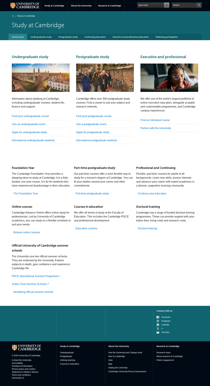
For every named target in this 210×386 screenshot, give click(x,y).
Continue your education (152, 193)
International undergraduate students (33, 140)
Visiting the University (117, 368)
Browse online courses (26, 232)
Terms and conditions (21, 375)
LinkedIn (165, 325)
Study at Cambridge (54, 5)
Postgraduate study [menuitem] (68, 36)
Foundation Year (23, 168)
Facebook (165, 317)
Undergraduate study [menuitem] (41, 36)
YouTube (165, 332)
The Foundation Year (25, 193)
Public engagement (165, 360)
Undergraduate (67, 352)
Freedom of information (22, 366)
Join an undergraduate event (28, 124)
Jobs (110, 360)
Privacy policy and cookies (23, 369)
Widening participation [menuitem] (167, 36)
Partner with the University (155, 128)
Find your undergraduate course (30, 116)
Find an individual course (155, 120)
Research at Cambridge (109, 5)
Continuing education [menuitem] (95, 36)
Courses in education (88, 206)
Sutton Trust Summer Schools (29, 284)
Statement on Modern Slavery (25, 372)
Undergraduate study (30, 56)
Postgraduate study (92, 56)
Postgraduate (66, 356)
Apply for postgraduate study (92, 132)
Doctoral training (148, 206)
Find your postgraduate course (94, 116)
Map (110, 364)
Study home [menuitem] (18, 36)
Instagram (165, 321)
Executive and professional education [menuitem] (131, 36)
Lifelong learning (67, 360)
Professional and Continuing (155, 168)
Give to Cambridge (116, 356)
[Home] (13, 15)
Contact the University (21, 360)
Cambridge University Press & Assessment (127, 371)
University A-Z (18, 378)
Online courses (22, 206)
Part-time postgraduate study (94, 168)
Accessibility (17, 363)
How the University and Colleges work (125, 352)
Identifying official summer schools (33, 292)
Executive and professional (163, 56)
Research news (163, 352)
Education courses (86, 228)
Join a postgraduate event (91, 124)
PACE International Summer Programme (35, 276)
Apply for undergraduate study (29, 132)
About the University (81, 5)
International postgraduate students (96, 140)
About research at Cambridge (170, 356)
